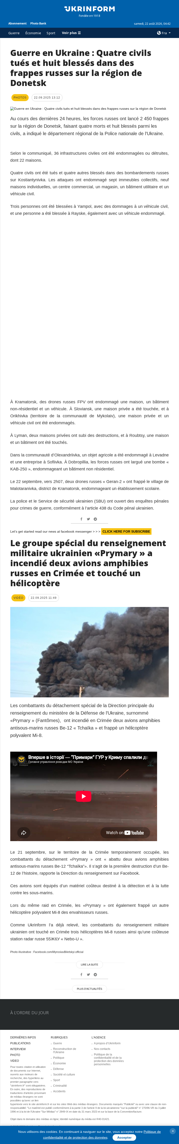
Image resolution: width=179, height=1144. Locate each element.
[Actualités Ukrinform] (89, 8)
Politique (58, 1057)
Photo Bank (38, 23)
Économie (33, 33)
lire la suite (89, 964)
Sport (51, 33)
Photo (15, 1055)
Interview (18, 1049)
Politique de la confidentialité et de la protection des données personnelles (109, 1059)
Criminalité (60, 1085)
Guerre (14, 33)
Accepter (124, 1137)
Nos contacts (102, 1049)
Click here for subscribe (126, 531)
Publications (20, 1043)
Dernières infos (23, 1037)
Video (14, 1060)
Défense (58, 1069)
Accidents (59, 1091)
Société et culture (64, 1074)
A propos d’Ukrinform (107, 1043)
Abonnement (17, 23)
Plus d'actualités (89, 988)
